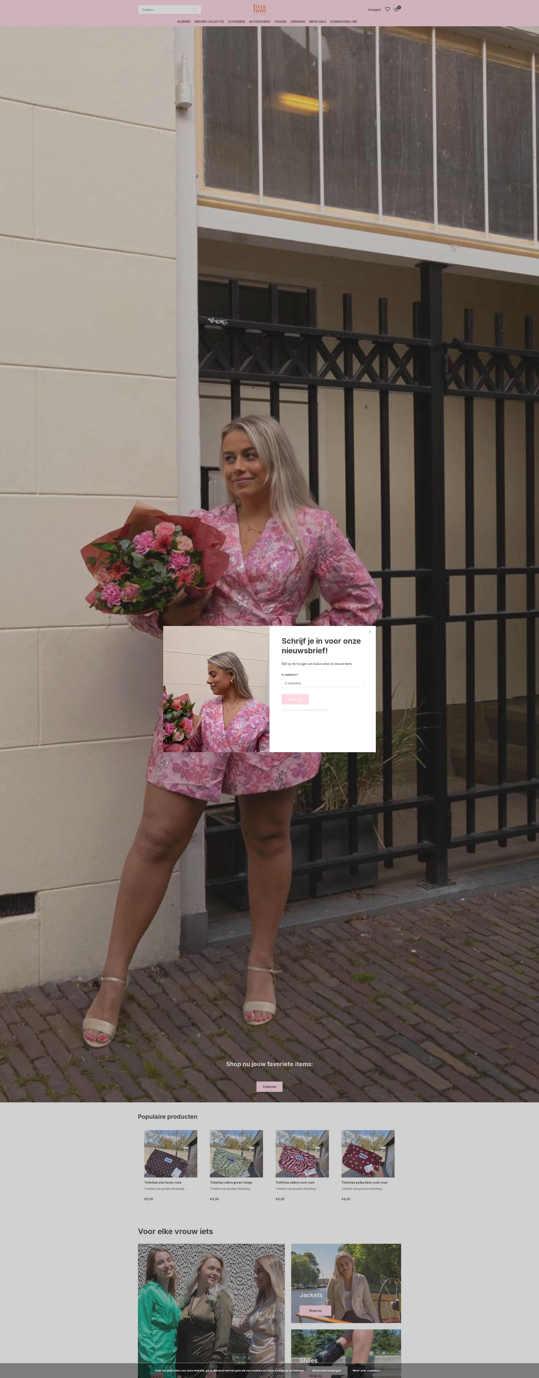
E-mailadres (290, 674)
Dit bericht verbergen (326, 1370)
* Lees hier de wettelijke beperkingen (305, 709)
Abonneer (295, 699)
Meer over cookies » (366, 1370)
